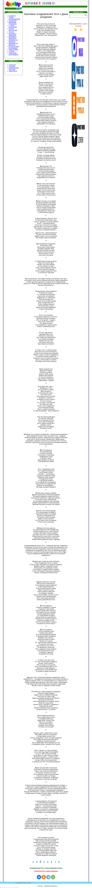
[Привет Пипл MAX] (78, 60)
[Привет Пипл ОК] (78, 118)
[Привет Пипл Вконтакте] (78, 89)
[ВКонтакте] (39, 877)
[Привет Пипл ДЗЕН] (78, 148)
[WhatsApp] (53, 877)
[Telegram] (48, 877)
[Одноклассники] (44, 877)
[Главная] (17, 9)
